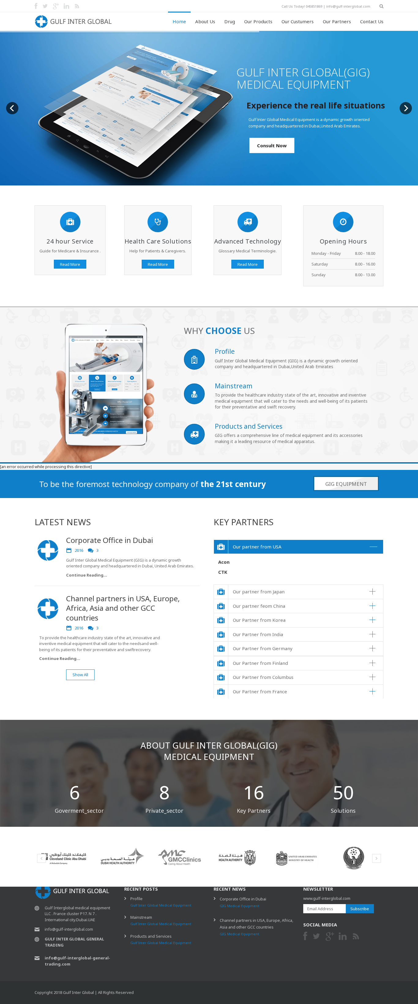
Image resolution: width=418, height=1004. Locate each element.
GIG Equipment (346, 483)
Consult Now (272, 145)
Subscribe (359, 908)
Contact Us (371, 21)
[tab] (298, 547)
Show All (80, 674)
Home (179, 21)
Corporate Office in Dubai (109, 540)
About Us (205, 21)
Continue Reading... (86, 575)
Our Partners (337, 21)
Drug (229, 21)
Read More (70, 264)
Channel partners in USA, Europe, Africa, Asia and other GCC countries (123, 607)
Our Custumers (298, 21)
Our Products (258, 21)
